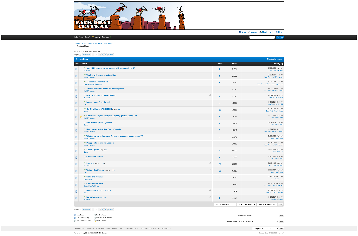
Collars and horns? (94, 157)
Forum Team (79, 229)
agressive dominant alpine (97, 82)
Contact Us (90, 229)
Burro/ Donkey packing (96, 197)
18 (220, 110)
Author (84, 64)
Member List (267, 32)
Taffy (85, 104)
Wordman (87, 199)
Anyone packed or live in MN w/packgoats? (105, 89)
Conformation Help (94, 184)
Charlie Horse (278, 111)
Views (234, 64)
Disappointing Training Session (100, 143)
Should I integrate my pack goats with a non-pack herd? (110, 68)
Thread (77, 64)
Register (105, 37)
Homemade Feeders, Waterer (98, 190)
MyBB (85, 233)
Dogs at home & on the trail (98, 102)
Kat (282, 151)
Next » (110, 54)
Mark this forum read (274, 59)
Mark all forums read (148, 229)
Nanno (86, 111)
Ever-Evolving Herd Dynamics (99, 123)
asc (281, 64)
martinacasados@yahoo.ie (93, 84)
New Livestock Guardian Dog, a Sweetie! (103, 129)
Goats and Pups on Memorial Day (101, 95)
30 (220, 171)
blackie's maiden (89, 77)
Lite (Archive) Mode (131, 229)
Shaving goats (92, 150)
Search (254, 32)
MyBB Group (102, 233)
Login (97, 37)
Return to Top (117, 229)
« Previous (86, 54)
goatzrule (87, 159)
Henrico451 (87, 98)
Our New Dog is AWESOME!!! (99, 109)
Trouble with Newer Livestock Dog (101, 75)
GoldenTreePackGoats (91, 186)
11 (220, 151)
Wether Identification (95, 170)
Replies (219, 64)
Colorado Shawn (277, 185)
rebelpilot (87, 70)
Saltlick (86, 193)
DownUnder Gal (277, 192)
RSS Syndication (164, 229)
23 (220, 164)
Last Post (275, 64)
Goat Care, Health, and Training (101, 44)
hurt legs (90, 163)
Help (280, 32)
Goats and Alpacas (94, 177)
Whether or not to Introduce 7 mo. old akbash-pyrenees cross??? (114, 136)
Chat (243, 32)
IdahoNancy (88, 179)
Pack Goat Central (81, 44)
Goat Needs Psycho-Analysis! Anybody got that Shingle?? (111, 116)
